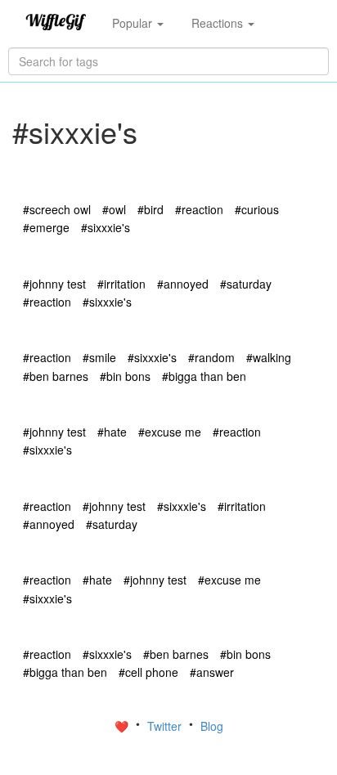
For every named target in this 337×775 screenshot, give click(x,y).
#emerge (46, 227)
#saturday (246, 284)
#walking (268, 357)
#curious (257, 209)
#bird (150, 209)
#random (211, 357)
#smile (99, 357)
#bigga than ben (204, 376)
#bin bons (125, 376)
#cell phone (148, 672)
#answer (212, 672)
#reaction (199, 209)
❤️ (123, 726)
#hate (112, 431)
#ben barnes (55, 376)
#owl (114, 209)
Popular (133, 23)
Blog (211, 726)
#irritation (121, 284)
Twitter (166, 726)
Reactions (218, 23)
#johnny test (54, 284)
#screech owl (57, 209)
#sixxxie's (105, 227)
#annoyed (183, 284)
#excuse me (169, 431)
